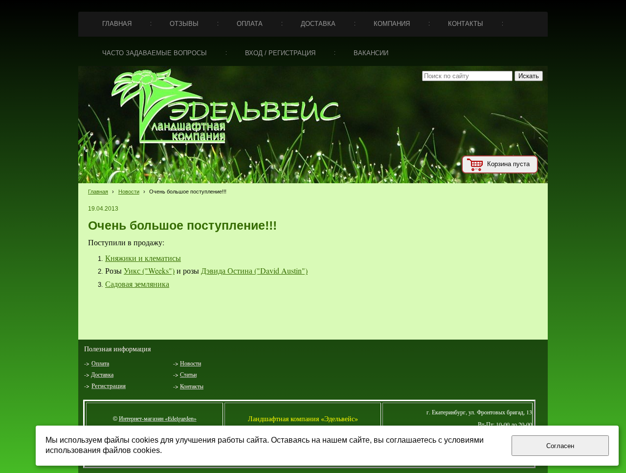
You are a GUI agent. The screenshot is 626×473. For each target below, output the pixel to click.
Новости (128, 191)
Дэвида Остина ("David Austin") (254, 270)
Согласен (560, 446)
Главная (98, 191)
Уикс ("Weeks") (149, 270)
